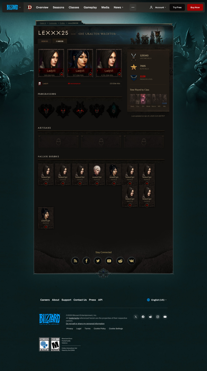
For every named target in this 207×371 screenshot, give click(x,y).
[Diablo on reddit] (120, 261)
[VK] (131, 261)
